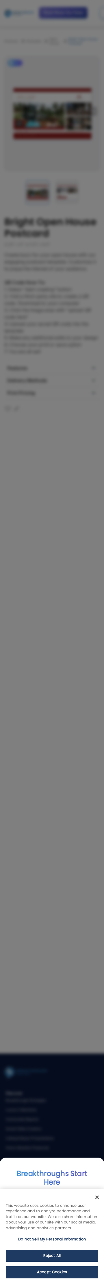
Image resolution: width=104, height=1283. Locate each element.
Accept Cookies (52, 1272)
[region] (52, 1236)
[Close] (97, 1197)
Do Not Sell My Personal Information (52, 1239)
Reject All (52, 1256)
